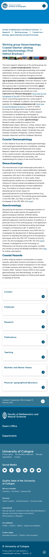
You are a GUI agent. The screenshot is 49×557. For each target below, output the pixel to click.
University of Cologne (17, 5)
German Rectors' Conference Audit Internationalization (23, 511)
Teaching (8, 352)
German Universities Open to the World (17, 513)
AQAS (19, 526)
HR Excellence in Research (12, 516)
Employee (9, 307)
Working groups (21, 32)
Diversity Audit (36, 501)
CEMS (4, 526)
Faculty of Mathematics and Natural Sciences (20, 30)
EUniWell (15, 491)
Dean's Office (9, 426)
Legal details (7, 457)
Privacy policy (7, 454)
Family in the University (29, 535)
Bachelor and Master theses (18, 367)
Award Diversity (22, 501)
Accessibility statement (24, 454)
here (30, 201)
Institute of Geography (17, 6)
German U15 (25, 491)
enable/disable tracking (11, 553)
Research (6, 32)
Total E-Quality (8, 501)
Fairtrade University (9, 535)
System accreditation (32, 526)
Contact (8, 292)
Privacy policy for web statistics (14, 551)
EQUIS (12, 526)
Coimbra (5, 491)
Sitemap (39, 454)
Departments (9, 435)
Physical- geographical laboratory (21, 382)
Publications (10, 337)
